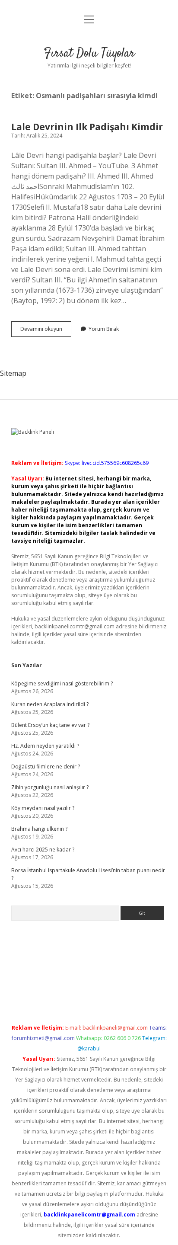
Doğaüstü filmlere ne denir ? (45, 766)
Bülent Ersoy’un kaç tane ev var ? (50, 725)
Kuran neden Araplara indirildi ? (50, 704)
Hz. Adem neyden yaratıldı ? (45, 745)
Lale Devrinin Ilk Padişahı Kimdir (87, 127)
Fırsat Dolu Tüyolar (89, 53)
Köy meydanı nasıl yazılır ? (42, 808)
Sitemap (13, 373)
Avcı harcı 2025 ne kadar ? (42, 849)
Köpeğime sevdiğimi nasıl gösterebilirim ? (62, 683)
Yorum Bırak (104, 329)
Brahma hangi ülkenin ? (39, 828)
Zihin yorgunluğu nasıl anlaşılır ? (50, 787)
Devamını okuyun (45, 331)
